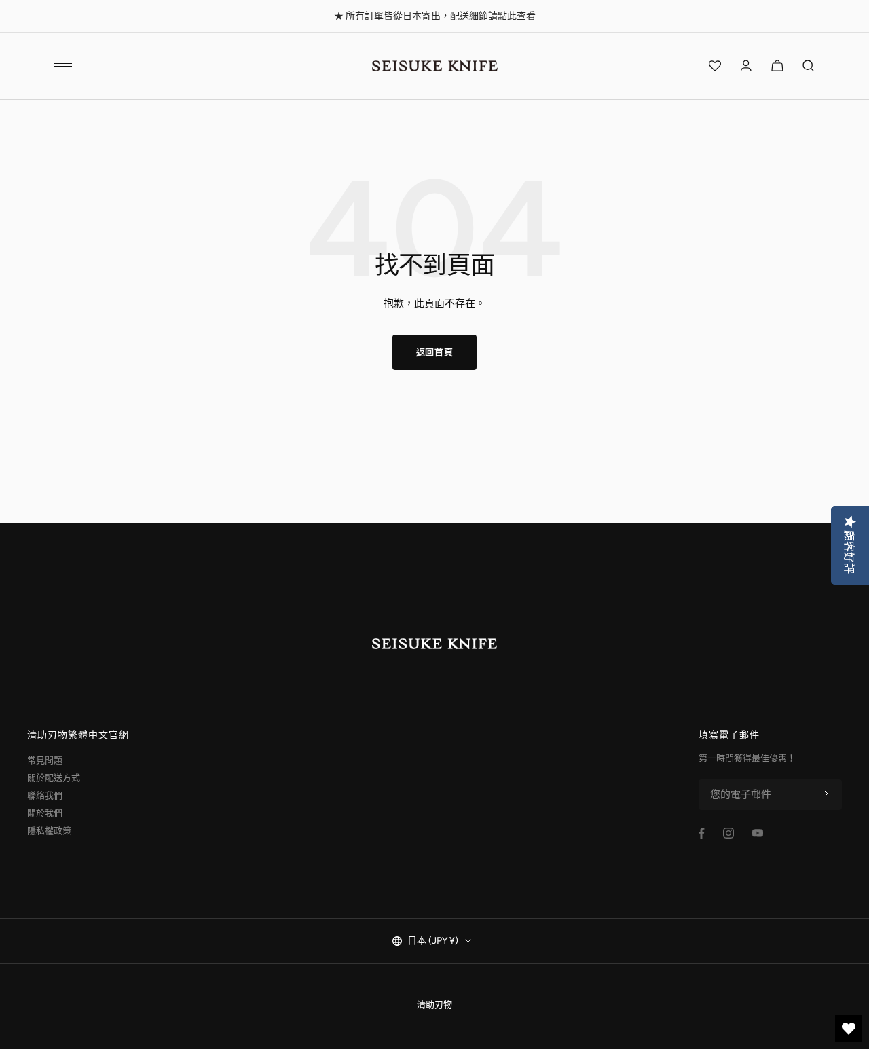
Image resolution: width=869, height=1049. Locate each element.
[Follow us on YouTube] (757, 833)
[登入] (746, 66)
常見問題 (44, 760)
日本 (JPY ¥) (432, 940)
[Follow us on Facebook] (702, 833)
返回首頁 (435, 352)
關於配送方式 (53, 778)
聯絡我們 (44, 795)
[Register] (826, 794)
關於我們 (44, 813)
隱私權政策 (49, 831)
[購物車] (777, 66)
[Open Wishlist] (715, 66)
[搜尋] (808, 66)
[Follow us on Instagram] (728, 833)
